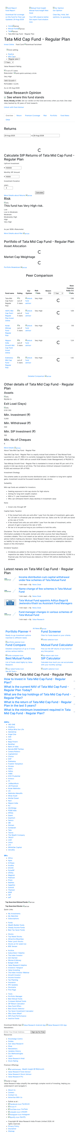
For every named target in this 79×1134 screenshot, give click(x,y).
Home (10, 26)
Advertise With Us (15, 1097)
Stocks (10, 934)
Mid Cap (11, 56)
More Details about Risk (13, 233)
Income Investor (14, 977)
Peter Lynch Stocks (15, 941)
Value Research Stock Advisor (19, 1074)
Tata (10, 31)
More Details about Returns (15, 195)
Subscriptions (13, 918)
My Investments (14, 914)
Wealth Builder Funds (16, 925)
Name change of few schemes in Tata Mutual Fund (45, 590)
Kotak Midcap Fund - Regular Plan (8, 330)
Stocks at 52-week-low (17, 944)
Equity (10, 54)
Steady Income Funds (16, 927)
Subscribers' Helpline (16, 953)
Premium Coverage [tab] (32, 115)
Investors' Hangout (15, 968)
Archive (11, 950)
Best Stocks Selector (16, 1009)
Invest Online (9, 44)
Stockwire (12, 987)
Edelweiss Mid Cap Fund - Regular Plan (9, 363)
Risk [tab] (45, 115)
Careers (11, 1092)
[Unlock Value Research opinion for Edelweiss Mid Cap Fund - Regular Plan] (28, 360)
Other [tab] (8, 120)
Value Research (38, 619)
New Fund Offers (14, 1006)
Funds (10, 923)
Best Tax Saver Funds (16, 930)
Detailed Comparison (36, 376)
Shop (10, 1046)
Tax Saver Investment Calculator (20, 1011)
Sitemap (11, 1131)
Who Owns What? (15, 1013)
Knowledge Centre (15, 1039)
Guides (10, 1041)
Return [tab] (19, 115)
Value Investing (14, 970)
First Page (12, 990)
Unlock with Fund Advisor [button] (14, 107)
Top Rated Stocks (15, 936)
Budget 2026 (13, 963)
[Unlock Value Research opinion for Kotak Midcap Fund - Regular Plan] (28, 328)
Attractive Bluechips (16, 939)
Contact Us (12, 1095)
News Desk (36, 584)
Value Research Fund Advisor (19, 1072)
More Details (9, 448)
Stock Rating (13, 1061)
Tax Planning (13, 980)
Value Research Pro (15, 1077)
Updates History (14, 1051)
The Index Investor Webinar (18, 973)
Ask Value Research (15, 1044)
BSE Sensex (12, 946)
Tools (10, 994)
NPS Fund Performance (17, 1016)
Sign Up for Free (38, 1032)
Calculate (39, 193)
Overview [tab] (9, 115)
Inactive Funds (13, 1018)
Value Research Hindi (16, 1058)
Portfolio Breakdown (12, 267)
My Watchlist (13, 916)
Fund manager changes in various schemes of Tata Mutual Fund (45, 613)
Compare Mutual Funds (17, 1001)
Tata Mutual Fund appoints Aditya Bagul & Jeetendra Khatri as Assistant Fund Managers (45, 602)
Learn (10, 1056)
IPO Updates (13, 985)
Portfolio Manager (15, 996)
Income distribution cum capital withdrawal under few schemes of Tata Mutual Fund (44, 579)
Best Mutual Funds (15, 999)
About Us (11, 1090)
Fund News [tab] (65, 115)
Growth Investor (14, 975)
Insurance (12, 982)
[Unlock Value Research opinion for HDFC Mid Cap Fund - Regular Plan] (28, 313)
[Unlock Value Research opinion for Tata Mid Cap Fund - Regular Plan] (28, 300)
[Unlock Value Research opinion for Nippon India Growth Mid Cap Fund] (28, 343)
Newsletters (12, 1049)
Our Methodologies (15, 1054)
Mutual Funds (13, 29)
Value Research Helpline (17, 965)
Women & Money (14, 960)
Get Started (12, 958)
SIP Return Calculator (16, 1004)
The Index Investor (15, 955)
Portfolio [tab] (53, 115)
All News (36, 628)
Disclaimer (12, 1129)
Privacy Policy (13, 1126)
